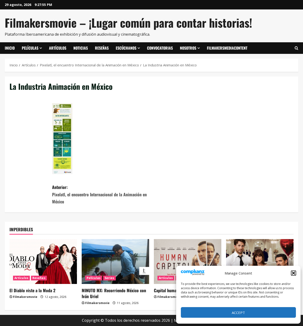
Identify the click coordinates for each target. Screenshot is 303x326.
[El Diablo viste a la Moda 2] (43, 261)
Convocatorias (160, 48)
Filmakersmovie (25, 297)
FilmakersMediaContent (227, 48)
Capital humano (167, 290)
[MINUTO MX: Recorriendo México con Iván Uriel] (115, 261)
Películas (30, 48)
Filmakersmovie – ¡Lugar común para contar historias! (128, 22)
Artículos (57, 48)
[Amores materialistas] (260, 261)
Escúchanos (126, 48)
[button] (293, 273)
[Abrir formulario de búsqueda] (296, 48)
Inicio (10, 48)
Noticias (80, 48)
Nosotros (188, 48)
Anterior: (99, 194)
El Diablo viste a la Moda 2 (32, 290)
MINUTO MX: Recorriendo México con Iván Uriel (114, 293)
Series (109, 278)
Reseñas (102, 48)
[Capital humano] (187, 261)
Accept (238, 312)
